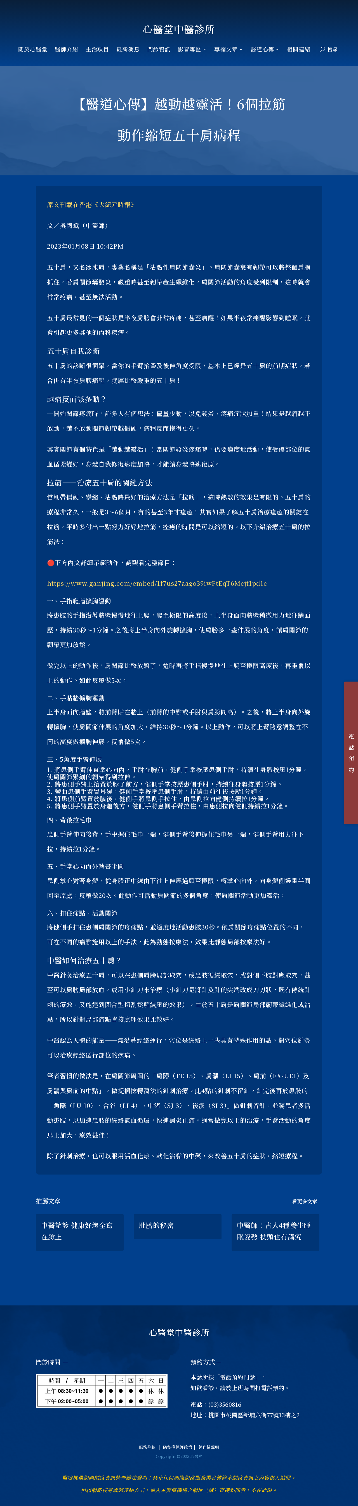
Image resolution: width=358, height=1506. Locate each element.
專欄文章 (226, 50)
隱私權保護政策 (178, 1447)
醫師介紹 (66, 50)
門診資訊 (159, 50)
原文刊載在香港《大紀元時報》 (92, 204)
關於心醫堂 (33, 50)
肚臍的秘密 (156, 1225)
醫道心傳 (262, 50)
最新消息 (128, 50)
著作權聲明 (208, 1447)
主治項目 (97, 50)
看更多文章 (304, 1201)
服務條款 (149, 1447)
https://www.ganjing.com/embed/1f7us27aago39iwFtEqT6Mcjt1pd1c (157, 583)
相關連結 (298, 50)
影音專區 (189, 50)
